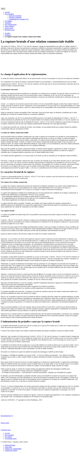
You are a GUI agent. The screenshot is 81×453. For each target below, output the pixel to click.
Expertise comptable (15, 17)
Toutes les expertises (15, 15)
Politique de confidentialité (13, 449)
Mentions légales (10, 445)
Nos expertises (9, 14)
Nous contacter (9, 26)
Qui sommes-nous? (11, 24)
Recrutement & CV (7, 416)
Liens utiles (8, 447)
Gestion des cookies (11, 450)
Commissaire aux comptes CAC (19, 19)
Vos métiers (8, 21)
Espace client (9, 28)
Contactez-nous (5, 430)
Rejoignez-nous (10, 30)
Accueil (7, 12)
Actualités (8, 23)
